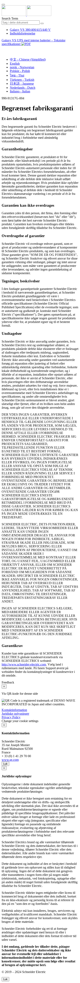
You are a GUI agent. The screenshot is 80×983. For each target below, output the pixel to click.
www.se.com (10, 759)
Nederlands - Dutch (22, 87)
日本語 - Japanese (22, 83)
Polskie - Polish (20, 71)
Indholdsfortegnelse (22, 33)
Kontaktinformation (14, 710)
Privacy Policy (11, 717)
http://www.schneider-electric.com (24, 664)
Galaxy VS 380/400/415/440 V (30, 29)
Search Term (10, 18)
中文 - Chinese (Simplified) (28, 59)
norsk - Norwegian (22, 67)
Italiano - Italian (20, 91)
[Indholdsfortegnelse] (3, 48)
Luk (5, 763)
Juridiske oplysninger (15, 713)
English (15, 63)
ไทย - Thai (17, 75)
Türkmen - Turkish (22, 79)
